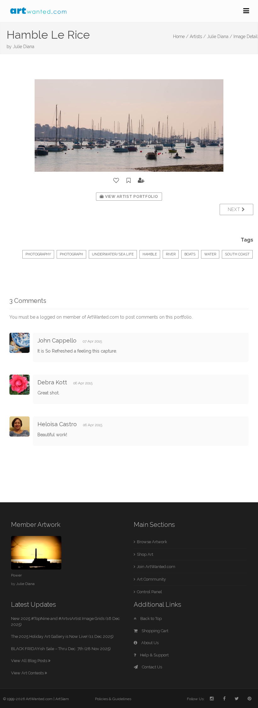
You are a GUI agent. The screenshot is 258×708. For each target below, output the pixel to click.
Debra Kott (52, 382)
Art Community (151, 579)
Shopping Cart (154, 630)
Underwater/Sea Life (113, 254)
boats (189, 254)
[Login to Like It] (116, 180)
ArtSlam (62, 699)
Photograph (71, 254)
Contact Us (151, 667)
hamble (150, 254)
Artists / (198, 36)
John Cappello (56, 340)
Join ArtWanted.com (156, 566)
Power (16, 575)
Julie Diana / (219, 36)
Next (235, 209)
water (210, 254)
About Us (149, 642)
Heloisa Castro (57, 424)
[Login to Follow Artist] (141, 180)
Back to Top (150, 618)
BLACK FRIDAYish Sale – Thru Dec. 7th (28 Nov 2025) (61, 648)
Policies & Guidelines (113, 699)
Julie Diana (23, 46)
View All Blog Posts (29, 660)
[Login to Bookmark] (129, 180)
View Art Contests (28, 673)
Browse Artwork (152, 541)
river (171, 254)
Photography (38, 254)
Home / (180, 36)
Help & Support (154, 655)
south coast (237, 254)
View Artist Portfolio (131, 196)
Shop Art (145, 554)
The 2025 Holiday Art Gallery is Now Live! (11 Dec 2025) (62, 636)
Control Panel (149, 591)
